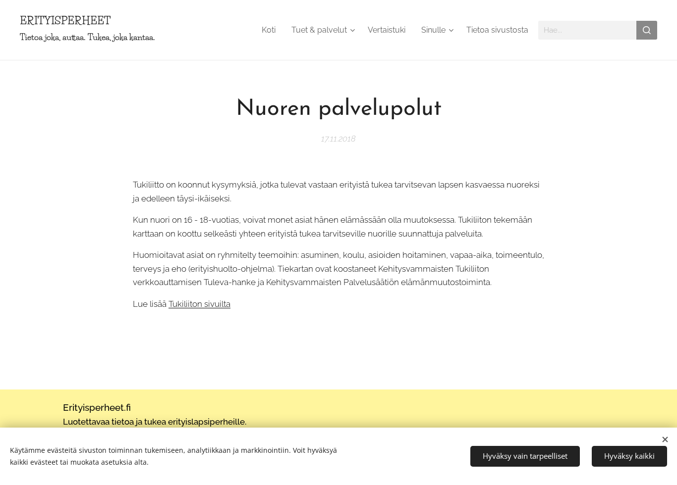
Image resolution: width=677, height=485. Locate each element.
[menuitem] (271, 30)
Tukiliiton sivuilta (199, 304)
